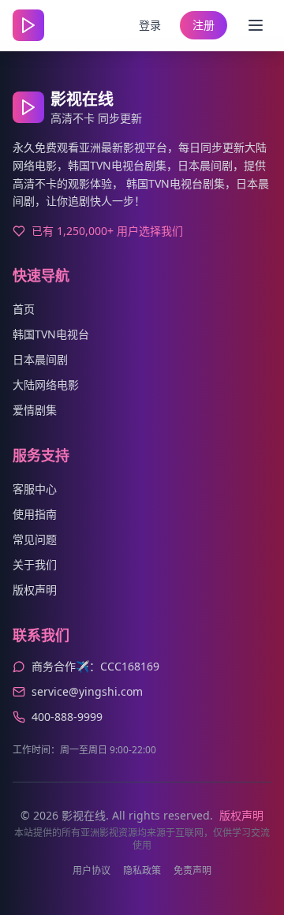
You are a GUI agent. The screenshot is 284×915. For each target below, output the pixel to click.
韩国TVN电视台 (51, 334)
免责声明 (192, 871)
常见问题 (35, 539)
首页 (24, 308)
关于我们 (35, 564)
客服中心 (35, 488)
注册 (203, 24)
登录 (150, 24)
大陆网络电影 (46, 384)
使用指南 (35, 513)
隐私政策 (142, 871)
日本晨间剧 (40, 359)
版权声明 (35, 589)
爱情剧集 (35, 409)
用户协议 (91, 871)
